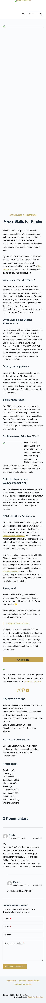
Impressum (11, 981)
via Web (15, 409)
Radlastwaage (9, 752)
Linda (5, 749)
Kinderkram (30, 215)
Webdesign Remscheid (35, 997)
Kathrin (16, 882)
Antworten (37, 838)
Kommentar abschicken (14, 966)
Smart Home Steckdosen (14, 536)
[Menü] (23, 14)
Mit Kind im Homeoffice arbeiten (25, 749)
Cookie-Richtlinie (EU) (23, 984)
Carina (6, 746)
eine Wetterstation (11, 571)
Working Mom (9, 803)
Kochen (6, 787)
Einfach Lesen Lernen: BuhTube (17, 725)
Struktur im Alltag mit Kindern (24, 746)
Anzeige (6, 770)
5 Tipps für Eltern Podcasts (18, 623)
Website (8, 935)
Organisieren (8, 793)
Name (8, 919)
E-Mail (8, 927)
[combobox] (33, 14)
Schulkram (7, 796)
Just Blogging (9, 780)
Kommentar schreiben (14, 943)
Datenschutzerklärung (29, 981)
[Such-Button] (41, 14)
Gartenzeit (7, 777)
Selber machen (9, 799)
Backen (6, 773)
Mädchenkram (9, 790)
